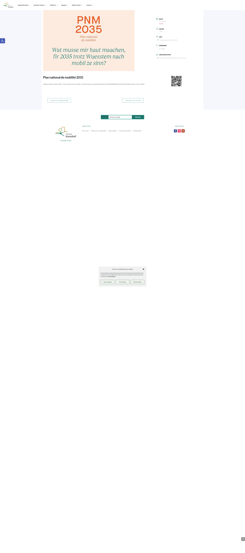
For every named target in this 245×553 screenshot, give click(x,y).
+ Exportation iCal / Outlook (133, 100)
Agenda (63, 5)
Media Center (76, 5)
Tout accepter (108, 282)
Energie (163, 49)
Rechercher (105, 116)
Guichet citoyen (39, 5)
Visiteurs (53, 5)
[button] (2, 40)
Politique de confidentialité (98, 130)
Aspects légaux (112, 130)
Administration (23, 5)
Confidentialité (137, 130)
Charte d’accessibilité (125, 130)
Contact (89, 5)
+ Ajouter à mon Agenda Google (59, 100)
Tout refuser (122, 282)
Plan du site (85, 130)
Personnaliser (137, 282)
